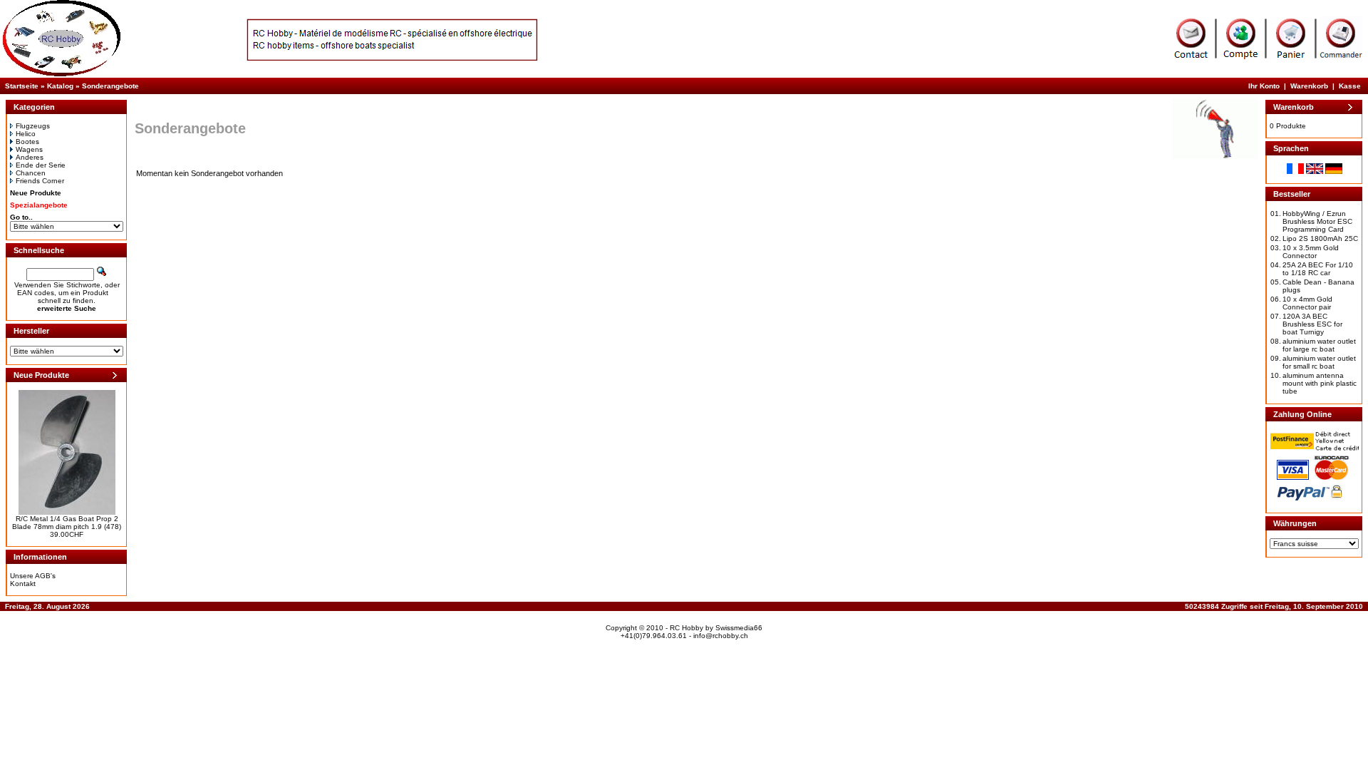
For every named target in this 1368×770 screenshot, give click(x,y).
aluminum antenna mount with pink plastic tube (1319, 383)
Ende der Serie (41, 165)
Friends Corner (40, 181)
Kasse (1350, 86)
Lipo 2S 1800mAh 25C (1320, 238)
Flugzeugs (33, 126)
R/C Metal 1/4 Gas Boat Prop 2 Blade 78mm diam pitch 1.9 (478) (66, 522)
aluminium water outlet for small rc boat (1319, 362)
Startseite (21, 86)
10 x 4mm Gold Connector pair (1307, 303)
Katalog (60, 86)
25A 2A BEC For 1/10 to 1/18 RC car (1317, 269)
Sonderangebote (110, 86)
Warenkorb (1309, 86)
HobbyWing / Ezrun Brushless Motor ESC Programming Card (1317, 221)
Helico (26, 134)
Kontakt (23, 583)
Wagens (29, 149)
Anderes (29, 157)
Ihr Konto (1264, 86)
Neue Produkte (35, 193)
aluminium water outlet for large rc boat (1319, 345)
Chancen (31, 173)
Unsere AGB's (33, 576)
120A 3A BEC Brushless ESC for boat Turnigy (1312, 324)
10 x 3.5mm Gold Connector (1310, 252)
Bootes (27, 141)
